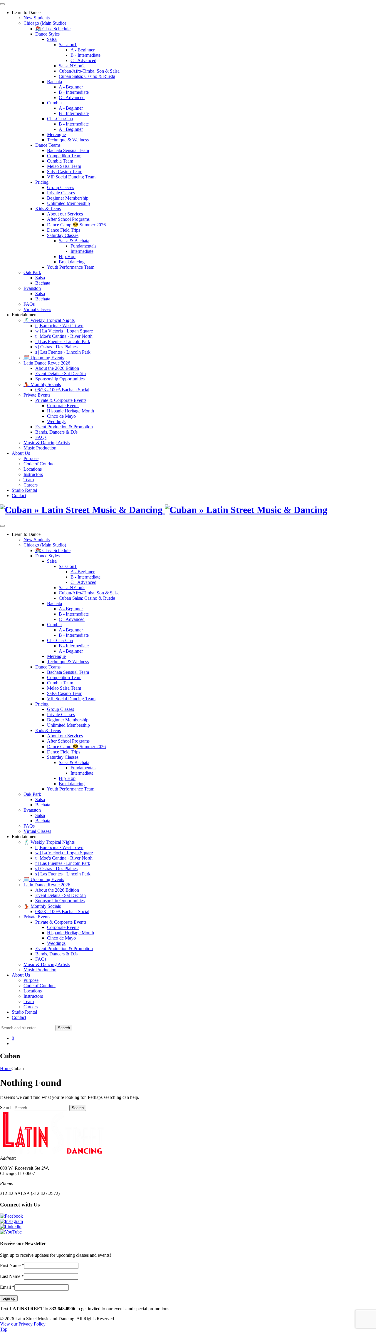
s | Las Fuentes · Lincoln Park (62, 352)
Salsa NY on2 (72, 65)
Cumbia (54, 102)
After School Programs (68, 219)
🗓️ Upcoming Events (44, 357)
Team (29, 479)
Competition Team (64, 155)
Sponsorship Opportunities (60, 378)
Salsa (52, 39)
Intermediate (81, 251)
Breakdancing (72, 261)
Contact (19, 495)
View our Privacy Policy (23, 1323)
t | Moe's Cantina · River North (64, 336)
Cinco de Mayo (61, 416)
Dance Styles (47, 33)
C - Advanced (83, 60)
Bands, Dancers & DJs (56, 431)
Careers (31, 484)
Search (6, 1107)
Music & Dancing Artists (47, 442)
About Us (21, 453)
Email (7, 1287)
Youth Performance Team (70, 267)
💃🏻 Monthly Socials (42, 384)
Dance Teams (48, 145)
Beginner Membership (67, 197)
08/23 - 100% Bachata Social (62, 389)
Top (3, 1329)
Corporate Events (63, 405)
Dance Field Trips (63, 230)
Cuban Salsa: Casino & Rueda (87, 76)
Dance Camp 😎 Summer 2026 (76, 224)
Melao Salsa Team (64, 166)
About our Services (65, 213)
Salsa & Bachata (74, 240)
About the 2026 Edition (57, 368)
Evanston (32, 288)
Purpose (31, 458)
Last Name (12, 1276)
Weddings (56, 421)
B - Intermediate (85, 55)
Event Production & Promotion (64, 426)
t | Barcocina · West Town (59, 325)
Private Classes (61, 192)
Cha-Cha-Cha (60, 118)
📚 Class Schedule (52, 28)
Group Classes (60, 187)
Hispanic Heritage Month (70, 410)
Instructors (33, 474)
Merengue (56, 134)
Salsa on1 (68, 44)
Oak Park (32, 272)
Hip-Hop (67, 256)
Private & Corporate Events (60, 400)
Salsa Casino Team (64, 171)
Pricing (41, 182)
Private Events (37, 394)
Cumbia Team (60, 160)
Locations (33, 469)
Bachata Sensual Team (68, 150)
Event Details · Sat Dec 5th (60, 373)
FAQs (29, 304)
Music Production (40, 447)
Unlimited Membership (68, 203)
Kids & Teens (48, 208)
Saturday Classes (62, 235)
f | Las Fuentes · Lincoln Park (62, 341)
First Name (12, 1265)
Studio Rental (24, 490)
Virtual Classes (37, 309)
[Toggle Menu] (2, 4)
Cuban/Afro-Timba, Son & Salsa (89, 70)
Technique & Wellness (68, 139)
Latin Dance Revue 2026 (47, 362)
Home (5, 1068)
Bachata (54, 81)
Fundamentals (83, 245)
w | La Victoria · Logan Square (64, 330)
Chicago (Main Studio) (45, 23)
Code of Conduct (40, 463)
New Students (37, 17)
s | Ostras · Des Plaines (56, 346)
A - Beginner (82, 49)
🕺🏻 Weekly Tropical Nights (49, 320)
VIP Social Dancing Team (71, 176)
